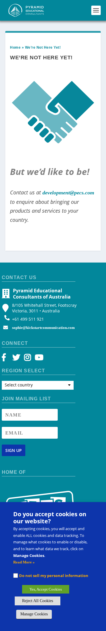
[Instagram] (27, 359)
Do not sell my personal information (53, 575)
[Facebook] (6, 359)
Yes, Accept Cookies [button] (45, 589)
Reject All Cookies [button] (37, 601)
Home (15, 47)
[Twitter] (17, 359)
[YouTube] (38, 359)
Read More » (24, 562)
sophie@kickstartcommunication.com (43, 327)
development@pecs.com (68, 193)
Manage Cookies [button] (34, 614)
